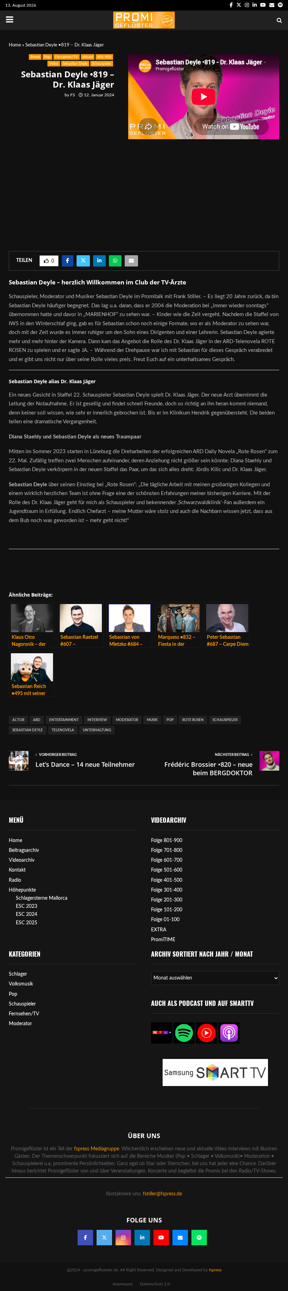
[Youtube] (161, 1237)
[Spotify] (199, 1237)
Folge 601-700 (166, 860)
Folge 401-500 (166, 880)
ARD (36, 720)
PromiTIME (163, 939)
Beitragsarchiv (24, 850)
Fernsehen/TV (66, 57)
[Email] (180, 1237)
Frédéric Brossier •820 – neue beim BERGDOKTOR (208, 768)
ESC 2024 (26, 914)
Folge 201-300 (166, 900)
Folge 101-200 (166, 909)
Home (15, 45)
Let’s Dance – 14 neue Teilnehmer (85, 764)
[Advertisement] (65, 168)
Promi (35, 57)
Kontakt (17, 870)
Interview (97, 720)
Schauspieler (101, 63)
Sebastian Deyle (75, 63)
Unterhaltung (97, 730)
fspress (215, 1270)
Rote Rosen (193, 720)
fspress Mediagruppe (96, 1149)
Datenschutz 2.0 (155, 1284)
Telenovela (63, 730)
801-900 (104, 57)
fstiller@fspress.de (162, 1194)
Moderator (127, 720)
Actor (18, 720)
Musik (152, 720)
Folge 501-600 (166, 870)
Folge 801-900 (166, 840)
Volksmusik (21, 984)
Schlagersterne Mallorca (41, 898)
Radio (15, 880)
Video (53, 63)
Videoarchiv (21, 860)
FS (72, 95)
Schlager (18, 974)
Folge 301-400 (166, 890)
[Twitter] (104, 1237)
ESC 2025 (26, 922)
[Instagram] (123, 1237)
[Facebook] (85, 1237)
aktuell (88, 57)
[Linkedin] (142, 1237)
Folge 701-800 (166, 850)
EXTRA (158, 929)
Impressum (123, 1284)
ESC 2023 (26, 906)
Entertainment (64, 720)
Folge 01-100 (165, 919)
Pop (47, 57)
